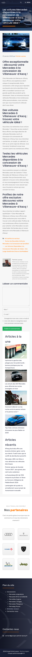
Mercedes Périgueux (16, 604)
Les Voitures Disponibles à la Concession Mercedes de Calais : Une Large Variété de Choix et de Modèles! (15, 248)
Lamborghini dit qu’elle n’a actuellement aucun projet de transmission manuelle (15, 488)
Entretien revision (13, 609)
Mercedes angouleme (16, 594)
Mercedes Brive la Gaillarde (18, 597)
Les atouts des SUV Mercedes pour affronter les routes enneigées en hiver (15, 386)
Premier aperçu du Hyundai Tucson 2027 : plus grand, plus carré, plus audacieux (15, 469)
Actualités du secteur (12, 238)
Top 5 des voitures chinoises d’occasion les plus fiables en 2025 (15, 430)
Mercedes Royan (14, 606)
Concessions (11, 592)
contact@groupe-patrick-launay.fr (16, 636)
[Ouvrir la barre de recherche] (21, 2)
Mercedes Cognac (15, 599)
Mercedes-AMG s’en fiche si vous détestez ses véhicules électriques (14, 461)
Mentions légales (24, 651)
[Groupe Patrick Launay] (3, 2)
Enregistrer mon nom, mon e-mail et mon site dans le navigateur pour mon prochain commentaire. (16, 321)
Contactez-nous (12, 611)
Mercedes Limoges (15, 601)
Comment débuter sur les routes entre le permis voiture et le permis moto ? (15, 409)
